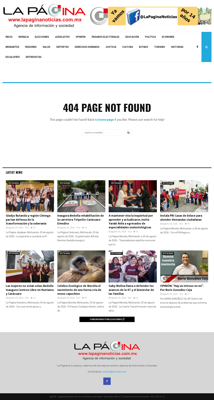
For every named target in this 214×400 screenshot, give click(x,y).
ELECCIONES (42, 37)
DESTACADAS (13, 183)
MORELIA (24, 37)
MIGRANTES (12, 47)
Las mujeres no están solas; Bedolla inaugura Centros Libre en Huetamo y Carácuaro (30, 289)
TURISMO (159, 47)
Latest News (14, 172)
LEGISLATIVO (62, 37)
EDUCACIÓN (132, 37)
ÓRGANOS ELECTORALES (105, 37)
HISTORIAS (177, 47)
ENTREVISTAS (33, 57)
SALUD (46, 47)
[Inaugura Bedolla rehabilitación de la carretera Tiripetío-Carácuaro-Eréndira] (81, 196)
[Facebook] (198, 47)
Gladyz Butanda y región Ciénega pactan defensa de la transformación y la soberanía (28, 219)
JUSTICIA (110, 47)
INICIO (9, 37)
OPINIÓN (80, 37)
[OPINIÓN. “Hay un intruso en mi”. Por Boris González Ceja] (184, 266)
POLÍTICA (150, 37)
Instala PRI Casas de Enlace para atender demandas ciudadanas (181, 217)
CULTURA (127, 47)
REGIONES (31, 47)
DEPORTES (62, 47)
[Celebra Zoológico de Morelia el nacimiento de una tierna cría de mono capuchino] (81, 266)
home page (106, 119)
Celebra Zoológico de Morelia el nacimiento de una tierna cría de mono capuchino (79, 289)
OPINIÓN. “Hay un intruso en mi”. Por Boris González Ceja (182, 287)
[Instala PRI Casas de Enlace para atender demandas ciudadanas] (184, 196)
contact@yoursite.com (114, 371)
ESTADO (143, 47)
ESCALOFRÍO (13, 57)
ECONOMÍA (168, 37)
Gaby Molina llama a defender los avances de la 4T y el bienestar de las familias (131, 289)
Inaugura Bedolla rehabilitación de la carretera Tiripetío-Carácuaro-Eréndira (80, 219)
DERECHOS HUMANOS (87, 47)
